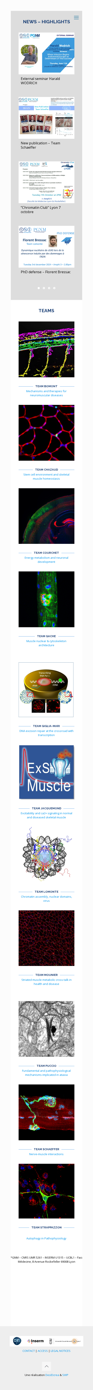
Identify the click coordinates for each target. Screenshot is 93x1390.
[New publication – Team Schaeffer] (47, 118)
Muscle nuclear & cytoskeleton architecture (46, 643)
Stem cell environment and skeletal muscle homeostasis (46, 476)
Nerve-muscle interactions (46, 1154)
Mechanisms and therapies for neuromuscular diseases (46, 393)
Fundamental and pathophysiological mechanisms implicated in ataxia (46, 1073)
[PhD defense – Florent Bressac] (47, 247)
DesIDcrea (52, 1375)
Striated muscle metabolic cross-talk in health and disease (46, 982)
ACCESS (43, 1351)
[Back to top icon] (46, 1366)
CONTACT (28, 1351)
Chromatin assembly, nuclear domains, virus (46, 899)
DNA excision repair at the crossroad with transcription (46, 733)
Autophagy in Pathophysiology (46, 1238)
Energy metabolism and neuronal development (46, 560)
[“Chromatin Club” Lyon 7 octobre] (47, 182)
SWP (65, 1375)
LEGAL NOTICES (61, 1351)
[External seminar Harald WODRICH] (47, 53)
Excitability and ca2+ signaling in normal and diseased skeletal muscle (46, 815)
